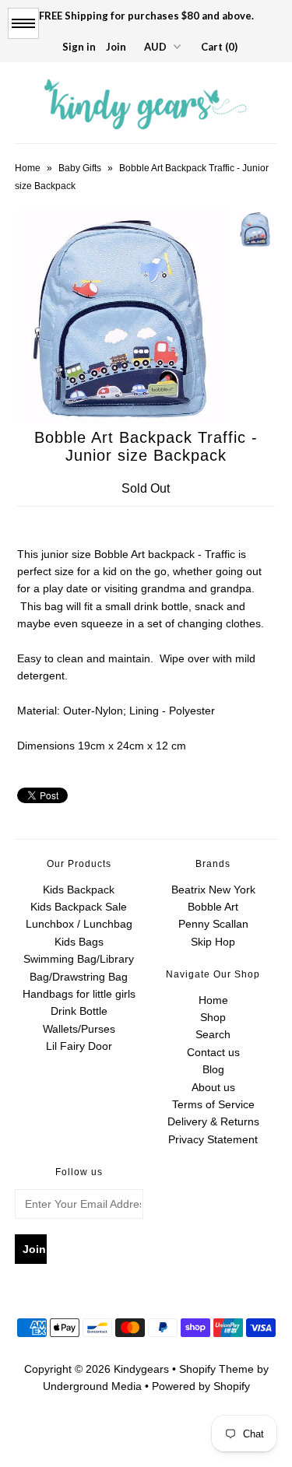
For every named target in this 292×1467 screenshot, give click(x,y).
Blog (213, 1069)
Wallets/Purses (79, 1029)
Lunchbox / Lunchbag (79, 924)
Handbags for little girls (79, 994)
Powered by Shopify (201, 1386)
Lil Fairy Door (79, 1046)
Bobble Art (213, 906)
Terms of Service (213, 1104)
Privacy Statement (213, 1139)
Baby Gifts (79, 168)
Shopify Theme (216, 1369)
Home (27, 168)
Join (116, 46)
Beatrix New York (213, 889)
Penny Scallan (213, 924)
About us (213, 1087)
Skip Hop (213, 941)
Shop (213, 1017)
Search (212, 1034)
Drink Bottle (79, 1011)
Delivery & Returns (213, 1121)
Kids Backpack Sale (78, 906)
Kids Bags (79, 941)
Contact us (213, 1052)
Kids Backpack (78, 889)
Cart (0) (219, 46)
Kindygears (141, 1369)
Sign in (79, 46)
